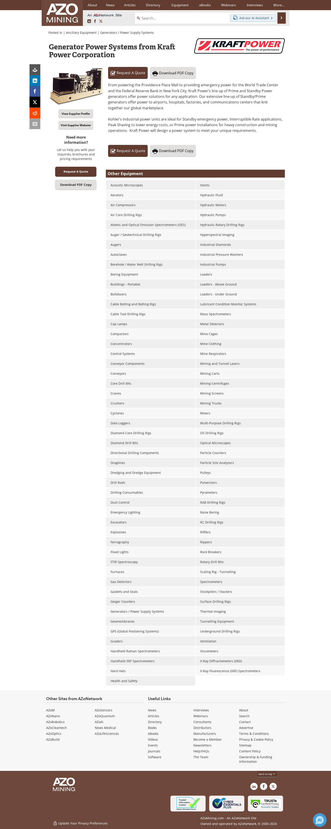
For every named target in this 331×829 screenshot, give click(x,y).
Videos (153, 739)
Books (152, 728)
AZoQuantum (105, 716)
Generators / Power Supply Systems (127, 32)
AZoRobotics (55, 722)
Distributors (202, 728)
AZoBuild (53, 739)
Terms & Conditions (254, 733)
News (152, 710)
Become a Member (207, 739)
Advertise (246, 728)
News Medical (105, 728)
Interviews (201, 710)
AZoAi (99, 722)
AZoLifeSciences (107, 733)
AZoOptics (53, 733)
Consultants (202, 722)
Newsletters (202, 745)
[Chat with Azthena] (319, 820)
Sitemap (245, 745)
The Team (200, 757)
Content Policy (250, 751)
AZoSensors (103, 710)
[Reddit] (34, 112)
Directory (153, 5)
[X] (34, 102)
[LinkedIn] (34, 80)
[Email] (34, 123)
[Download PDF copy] (34, 69)
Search (244, 716)
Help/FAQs (201, 751)
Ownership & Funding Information (255, 759)
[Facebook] (34, 91)
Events (153, 745)
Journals (154, 751)
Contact (245, 722)
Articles (153, 716)
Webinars (200, 716)
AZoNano (53, 716)
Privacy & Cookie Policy (256, 739)
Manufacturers (204, 733)
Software (154, 757)
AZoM (50, 710)
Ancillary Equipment (81, 32)
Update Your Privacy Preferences (82, 823)
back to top (265, 774)
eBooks (153, 733)
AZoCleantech (56, 728)
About (243, 710)
